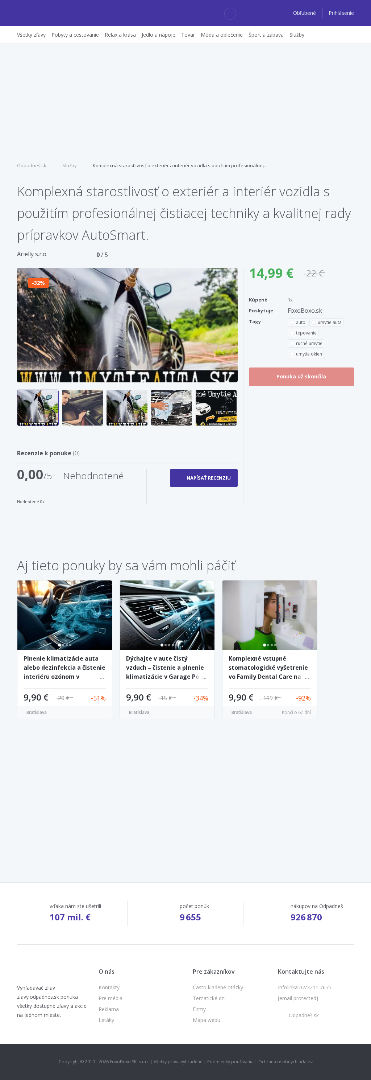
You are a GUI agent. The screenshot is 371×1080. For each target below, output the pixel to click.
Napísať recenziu (209, 478)
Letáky (106, 1020)
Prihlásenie (341, 12)
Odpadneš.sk (31, 165)
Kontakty (109, 987)
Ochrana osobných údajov (285, 1062)
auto (300, 322)
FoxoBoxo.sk (305, 311)
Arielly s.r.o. (32, 254)
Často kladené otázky (218, 987)
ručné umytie (309, 343)
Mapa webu (206, 1020)
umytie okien (309, 354)
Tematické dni (209, 998)
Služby (69, 165)
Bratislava (36, 712)
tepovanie (306, 333)
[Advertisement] (185, 102)
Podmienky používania (230, 1062)
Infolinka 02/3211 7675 (305, 987)
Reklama (109, 1009)
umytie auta (330, 322)
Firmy (199, 1009)
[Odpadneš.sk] (45, 13)
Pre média (110, 998)
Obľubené (305, 12)
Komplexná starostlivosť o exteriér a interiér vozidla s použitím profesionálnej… (180, 165)
